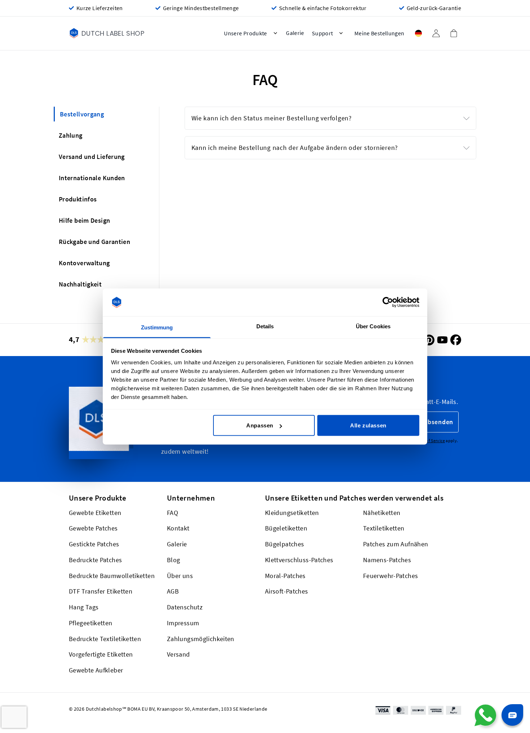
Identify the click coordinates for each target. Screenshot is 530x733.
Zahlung (71, 135)
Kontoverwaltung (84, 263)
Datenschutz (185, 607)
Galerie (177, 544)
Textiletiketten (384, 528)
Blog (173, 560)
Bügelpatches (284, 544)
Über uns (180, 576)
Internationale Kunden (92, 178)
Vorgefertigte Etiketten (101, 654)
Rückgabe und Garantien (94, 241)
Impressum (183, 623)
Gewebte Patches (93, 528)
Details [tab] (265, 326)
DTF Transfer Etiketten (100, 591)
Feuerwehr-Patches (390, 576)
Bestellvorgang (82, 114)
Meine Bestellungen (379, 33)
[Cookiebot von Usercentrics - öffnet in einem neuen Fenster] (387, 302)
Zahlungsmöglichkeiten (200, 639)
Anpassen (259, 425)
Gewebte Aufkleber (96, 670)
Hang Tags (83, 607)
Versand (178, 654)
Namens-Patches (387, 560)
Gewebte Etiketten (95, 512)
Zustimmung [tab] (157, 327)
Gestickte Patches (94, 544)
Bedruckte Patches (95, 560)
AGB (173, 591)
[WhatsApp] (485, 715)
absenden (438, 422)
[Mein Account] (435, 33)
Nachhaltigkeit (80, 284)
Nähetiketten (381, 512)
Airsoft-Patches (286, 591)
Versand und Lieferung (92, 156)
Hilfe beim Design (84, 220)
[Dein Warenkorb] (453, 33)
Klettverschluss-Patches (299, 560)
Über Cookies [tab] (373, 326)
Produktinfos (78, 199)
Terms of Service (429, 440)
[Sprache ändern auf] (418, 33)
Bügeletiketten (286, 528)
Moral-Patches (285, 576)
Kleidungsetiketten (292, 512)
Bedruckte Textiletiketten (105, 639)
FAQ (172, 512)
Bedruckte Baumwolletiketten (112, 576)
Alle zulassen (368, 425)
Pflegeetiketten (90, 623)
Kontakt (178, 528)
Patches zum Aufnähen (395, 544)
